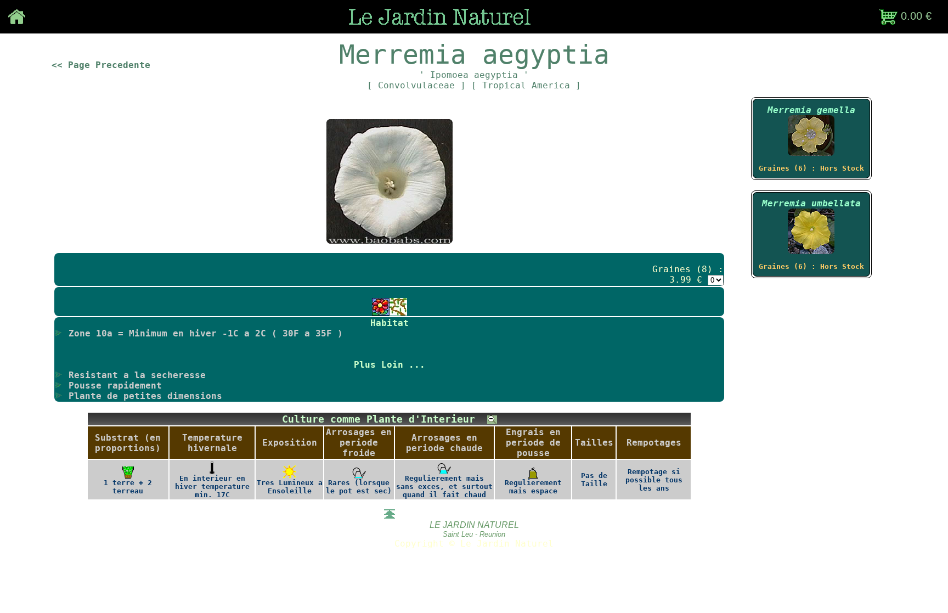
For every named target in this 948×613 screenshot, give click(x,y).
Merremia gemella (811, 110)
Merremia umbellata (811, 203)
